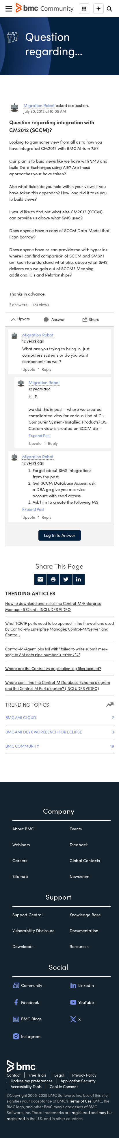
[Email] (40, 579)
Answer (58, 319)
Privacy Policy (84, 1075)
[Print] (53, 579)
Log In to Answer (59, 535)
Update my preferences (32, 1081)
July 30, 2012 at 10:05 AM (44, 111)
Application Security (78, 1081)
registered (81, 1112)
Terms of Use (80, 1101)
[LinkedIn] (78, 579)
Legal (59, 1075)
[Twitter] (66, 579)
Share (94, 319)
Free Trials (37, 1075)
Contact (14, 1075)
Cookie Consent (64, 1086)
